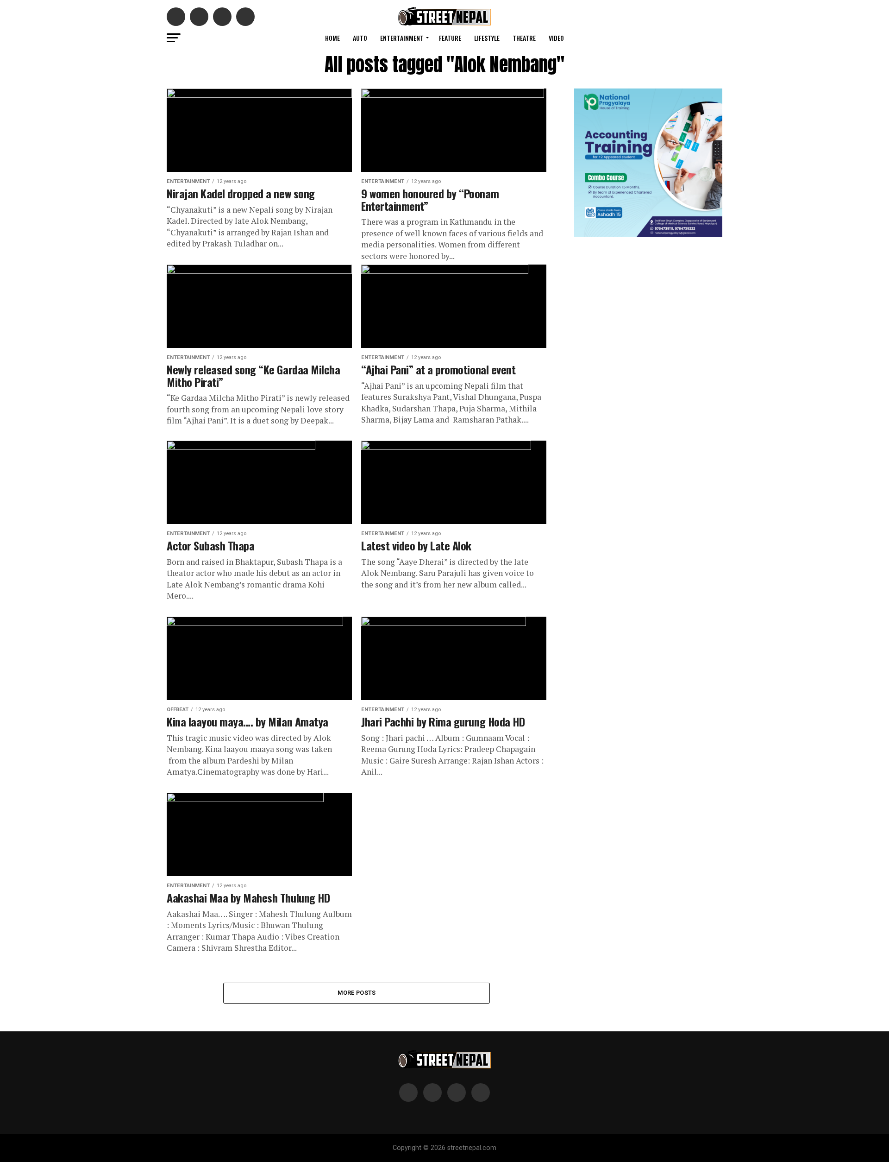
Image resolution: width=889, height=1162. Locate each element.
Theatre (524, 38)
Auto (360, 38)
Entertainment (402, 38)
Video (556, 38)
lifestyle (487, 38)
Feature (450, 38)
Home (332, 38)
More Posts (357, 992)
